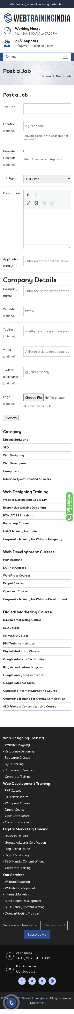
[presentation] (28, 194)
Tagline (9, 332)
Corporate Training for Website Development (35, 599)
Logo (9, 400)
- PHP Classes (12, 790)
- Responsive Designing (18, 751)
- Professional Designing (19, 770)
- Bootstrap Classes (16, 758)
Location (9, 127)
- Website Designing (16, 745)
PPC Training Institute (19, 643)
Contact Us (26, 969)
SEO (6, 447)
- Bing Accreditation (16, 849)
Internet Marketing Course (22, 620)
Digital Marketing (15, 439)
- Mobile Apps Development (22, 901)
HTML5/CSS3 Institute (18, 515)
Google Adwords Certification (24, 659)
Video (9, 353)
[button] (28, 194)
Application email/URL (11, 262)
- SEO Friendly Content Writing (24, 861)
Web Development (16, 463)
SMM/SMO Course (16, 635)
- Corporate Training (17, 777)
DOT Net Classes (14, 567)
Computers (11, 471)
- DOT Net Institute (15, 797)
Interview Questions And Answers (27, 479)
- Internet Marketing (16, 894)
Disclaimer (37, 1002)
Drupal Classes (13, 583)
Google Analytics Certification (24, 675)
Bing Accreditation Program (23, 667)
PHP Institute (12, 560)
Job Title (9, 107)
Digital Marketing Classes (21, 651)
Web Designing (13, 455)
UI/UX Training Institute (20, 531)
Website (9, 312)
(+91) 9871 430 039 (33, 955)
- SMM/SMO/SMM (15, 836)
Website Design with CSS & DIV (25, 500)
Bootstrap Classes (16, 523)
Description (11, 193)
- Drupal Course (13, 810)
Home (46, 76)
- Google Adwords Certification (24, 842)
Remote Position (9, 157)
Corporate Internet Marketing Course (30, 691)
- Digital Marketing (16, 855)
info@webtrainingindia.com (34, 46)
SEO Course (11, 628)
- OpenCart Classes (16, 816)
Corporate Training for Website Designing (32, 539)
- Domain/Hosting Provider (21, 913)
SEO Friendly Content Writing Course (29, 706)
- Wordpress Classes (16, 803)
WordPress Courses (16, 575)
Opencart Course (15, 591)
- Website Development (19, 888)
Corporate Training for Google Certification (34, 698)
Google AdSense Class (19, 683)
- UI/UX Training (13, 764)
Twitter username (10, 376)
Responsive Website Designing (24, 507)
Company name (10, 292)
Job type (9, 178)
